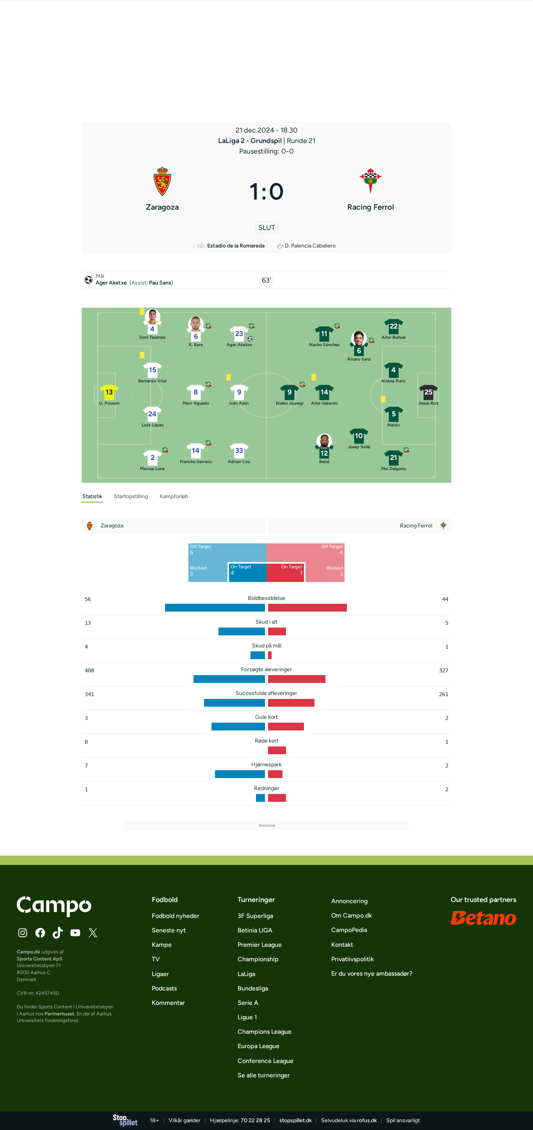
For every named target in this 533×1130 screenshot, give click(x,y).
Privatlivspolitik (352, 959)
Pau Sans (160, 282)
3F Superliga (255, 916)
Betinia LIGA (255, 930)
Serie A (248, 1002)
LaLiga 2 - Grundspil (250, 140)
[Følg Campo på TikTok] (58, 933)
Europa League (258, 1046)
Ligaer (160, 974)
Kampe (162, 944)
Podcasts (164, 988)
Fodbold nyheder (175, 916)
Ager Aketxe (112, 282)
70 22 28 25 (255, 1120)
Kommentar (168, 1002)
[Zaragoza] (162, 191)
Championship (258, 959)
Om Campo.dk (351, 915)
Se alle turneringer (264, 1075)
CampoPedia (349, 930)
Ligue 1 (247, 1017)
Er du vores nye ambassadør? (371, 973)
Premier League (260, 944)
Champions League (264, 1031)
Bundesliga (253, 988)
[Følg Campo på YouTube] (75, 933)
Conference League (265, 1061)
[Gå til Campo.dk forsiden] (54, 915)
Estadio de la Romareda (236, 245)
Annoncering (349, 901)
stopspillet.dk (295, 1120)
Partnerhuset (59, 1014)
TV (156, 959)
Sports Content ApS (39, 959)
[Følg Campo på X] (93, 933)
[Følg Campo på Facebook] (40, 933)
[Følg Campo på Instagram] (22, 933)
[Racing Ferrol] (371, 191)
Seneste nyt (169, 930)
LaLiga (246, 974)
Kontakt (342, 944)
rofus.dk (367, 1120)
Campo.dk (28, 952)
